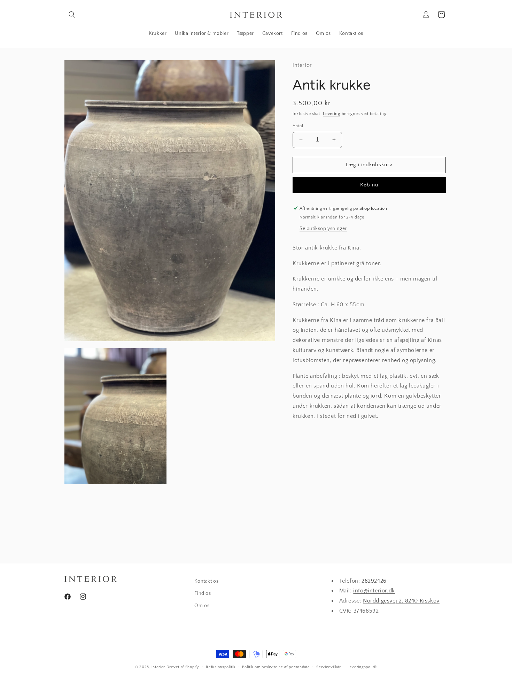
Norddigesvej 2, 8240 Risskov (401, 601)
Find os (202, 594)
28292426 (374, 581)
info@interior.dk (374, 591)
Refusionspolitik (220, 667)
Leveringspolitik (362, 667)
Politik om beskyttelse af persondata (275, 667)
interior (158, 667)
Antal (298, 125)
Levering (331, 113)
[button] (72, 14)
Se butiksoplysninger (323, 228)
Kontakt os (206, 581)
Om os (201, 606)
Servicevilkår (328, 667)
